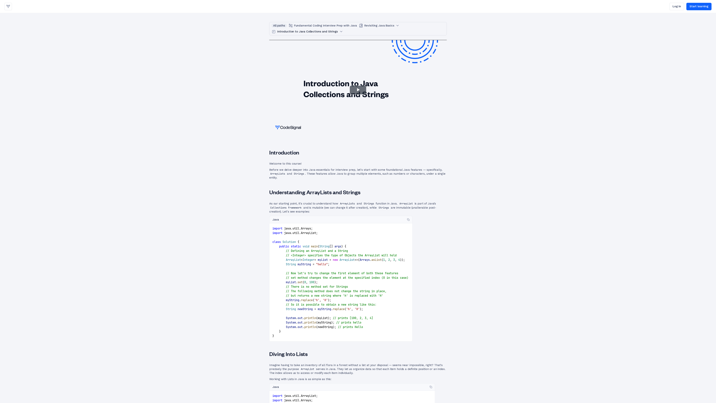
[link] (8, 6)
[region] (340, 282)
